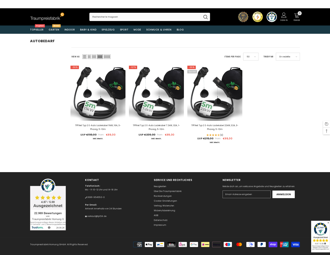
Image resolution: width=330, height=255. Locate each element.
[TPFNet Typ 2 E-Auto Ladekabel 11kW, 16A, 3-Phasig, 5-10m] (97, 93)
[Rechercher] (149, 17)
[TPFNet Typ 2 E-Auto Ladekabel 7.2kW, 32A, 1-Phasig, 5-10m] (156, 93)
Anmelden (283, 194)
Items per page (232, 56)
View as (75, 56)
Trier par (268, 56)
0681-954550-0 (96, 197)
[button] (84, 56)
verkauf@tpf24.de (96, 216)
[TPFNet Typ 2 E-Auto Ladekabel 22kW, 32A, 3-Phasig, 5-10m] (214, 93)
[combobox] (145, 17)
